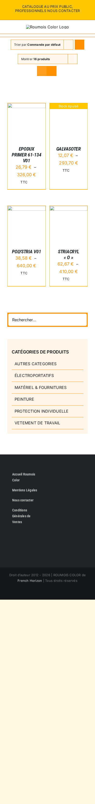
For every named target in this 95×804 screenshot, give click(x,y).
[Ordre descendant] (79, 45)
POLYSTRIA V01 (26, 251)
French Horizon (30, 581)
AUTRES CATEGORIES (36, 363)
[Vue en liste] (51, 71)
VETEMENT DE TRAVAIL (37, 422)
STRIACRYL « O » (68, 254)
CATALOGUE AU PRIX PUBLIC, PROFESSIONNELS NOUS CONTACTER (47, 8)
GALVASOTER (68, 149)
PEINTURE (24, 399)
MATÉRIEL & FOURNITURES (40, 387)
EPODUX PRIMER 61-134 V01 (26, 155)
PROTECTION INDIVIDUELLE (42, 411)
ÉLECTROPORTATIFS (34, 375)
